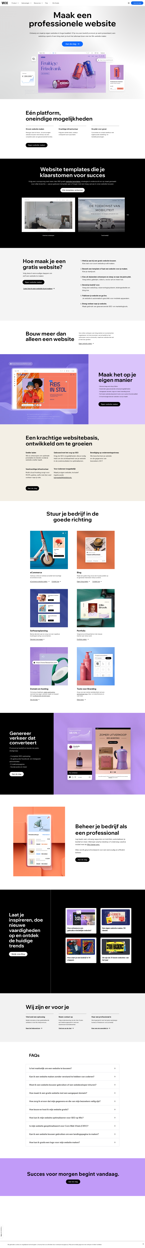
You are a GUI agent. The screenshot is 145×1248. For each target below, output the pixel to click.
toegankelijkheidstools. (63, 477)
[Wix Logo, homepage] (5, 3)
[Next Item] (127, 214)
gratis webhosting (49, 692)
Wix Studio (55, 3)
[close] (143, 1244)
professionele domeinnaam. (41, 696)
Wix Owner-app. (93, 844)
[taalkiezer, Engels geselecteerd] (129, 3)
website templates (73, 181)
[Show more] (72, 1068)
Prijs (46, 3)
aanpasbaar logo (82, 694)
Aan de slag (137, 3)
